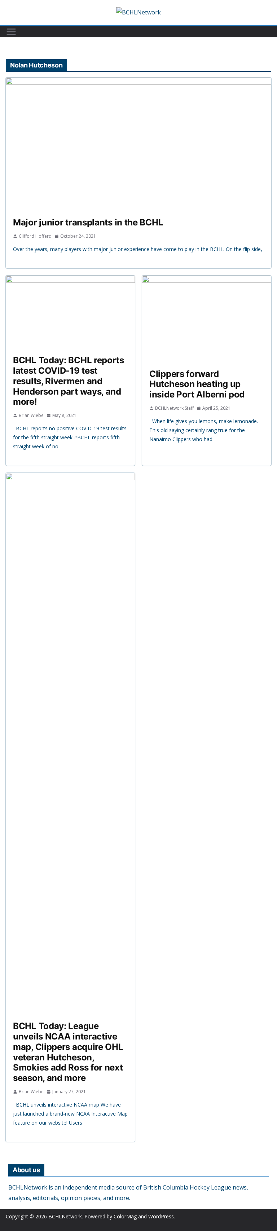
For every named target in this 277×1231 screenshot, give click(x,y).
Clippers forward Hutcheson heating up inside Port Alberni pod (197, 384)
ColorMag (125, 1216)
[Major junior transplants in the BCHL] (138, 144)
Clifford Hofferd (35, 236)
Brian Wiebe (31, 415)
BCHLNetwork (65, 1216)
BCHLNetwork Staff (174, 408)
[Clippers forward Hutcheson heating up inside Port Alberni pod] (206, 319)
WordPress (161, 1216)
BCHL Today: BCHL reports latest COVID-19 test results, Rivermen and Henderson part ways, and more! (68, 381)
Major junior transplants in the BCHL (88, 222)
